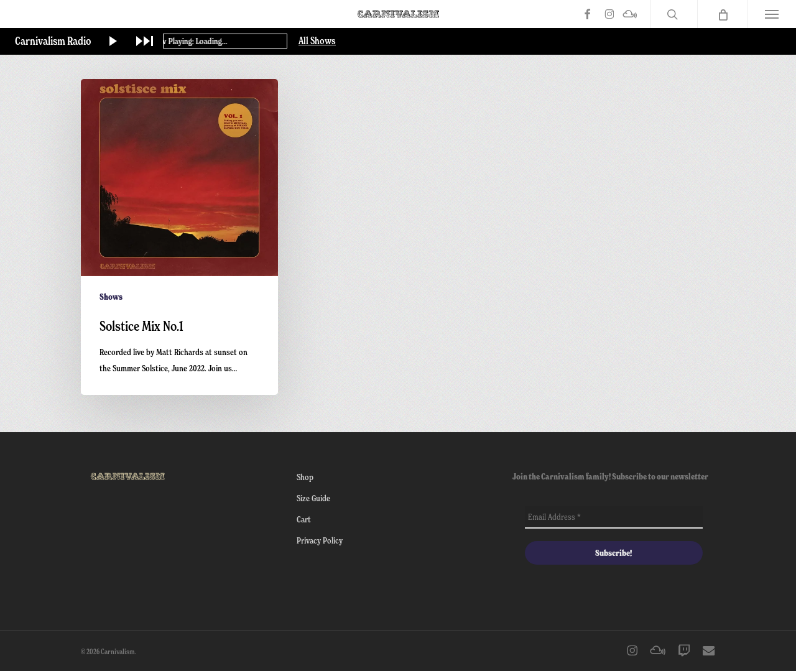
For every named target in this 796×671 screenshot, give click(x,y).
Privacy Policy (320, 540)
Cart (304, 519)
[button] (771, 14)
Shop (305, 476)
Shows (111, 296)
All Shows (317, 41)
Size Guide (313, 498)
